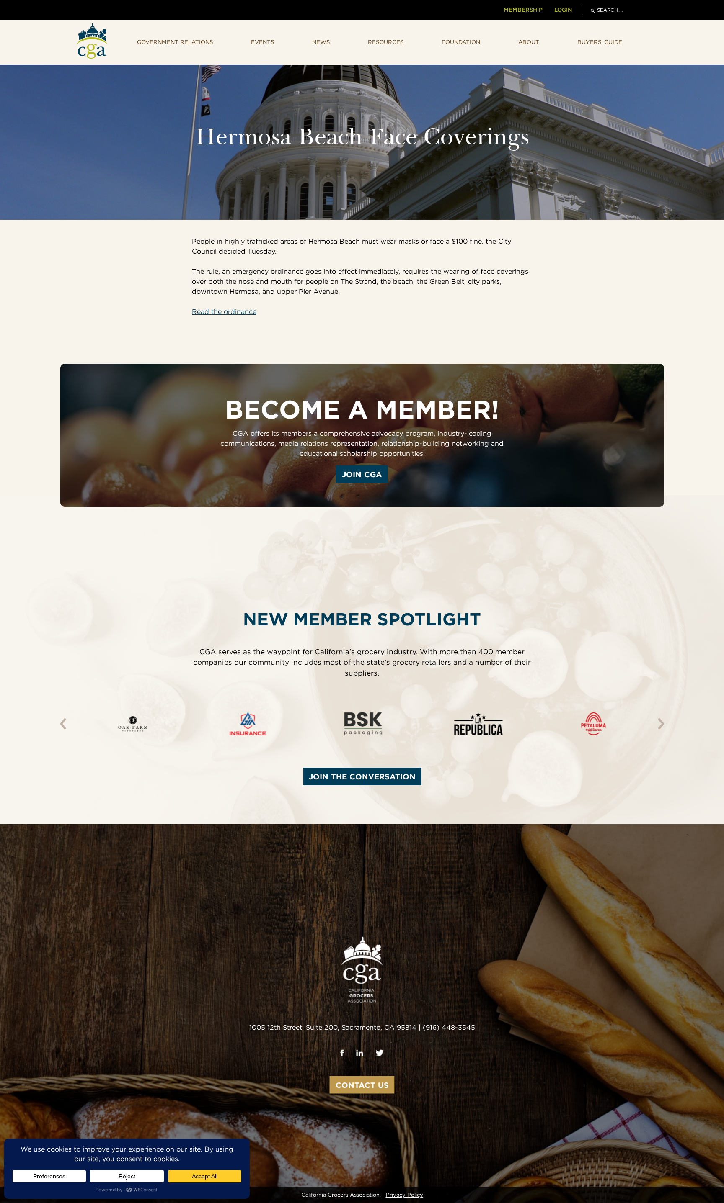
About (528, 42)
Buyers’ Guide (599, 42)
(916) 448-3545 (449, 1027)
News (321, 42)
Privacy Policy (404, 1195)
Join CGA (362, 474)
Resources (385, 42)
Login (563, 9)
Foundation (461, 42)
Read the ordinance (224, 312)
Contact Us (362, 1085)
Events (262, 42)
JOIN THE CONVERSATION (362, 776)
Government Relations (175, 42)
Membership (523, 9)
